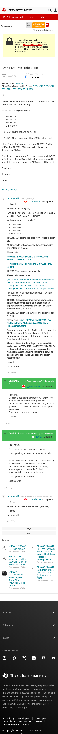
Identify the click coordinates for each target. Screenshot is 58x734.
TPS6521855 (19, 89)
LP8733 (30, 89)
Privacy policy (41, 718)
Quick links (7, 625)
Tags (29, 528)
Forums (31, 17)
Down (15, 373)
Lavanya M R (13, 198)
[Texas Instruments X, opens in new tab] (24, 659)
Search (50, 10)
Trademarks (41, 721)
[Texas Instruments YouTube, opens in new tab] (54, 659)
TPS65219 (49, 86)
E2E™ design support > (14, 17)
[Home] (17, 10)
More (43, 17)
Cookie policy (24, 718)
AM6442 (19, 83)
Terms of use (25, 721)
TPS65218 (38, 86)
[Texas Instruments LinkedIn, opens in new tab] (34, 659)
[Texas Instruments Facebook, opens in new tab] (14, 659)
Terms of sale (8, 721)
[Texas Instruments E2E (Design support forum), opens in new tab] (44, 659)
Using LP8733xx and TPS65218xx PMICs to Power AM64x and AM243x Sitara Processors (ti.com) (29, 323)
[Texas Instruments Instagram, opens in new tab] (4, 659)
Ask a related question (38, 25)
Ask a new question (47, 25)
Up (8, 373)
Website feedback (10, 724)
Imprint (26, 724)
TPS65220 (7, 89)
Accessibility (8, 718)
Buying (5, 638)
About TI (6, 612)
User (55, 10)
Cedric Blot (12, 76)
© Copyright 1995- (13, 730)
